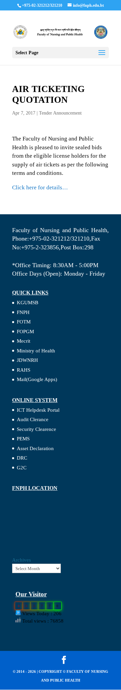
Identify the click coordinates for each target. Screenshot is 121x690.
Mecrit (23, 341)
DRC (22, 458)
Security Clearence (36, 429)
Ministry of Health (36, 350)
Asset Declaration (35, 448)
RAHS (23, 370)
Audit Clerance (32, 419)
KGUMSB (27, 302)
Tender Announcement (60, 113)
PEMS (23, 438)
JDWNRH (27, 360)
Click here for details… (40, 187)
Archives (21, 560)
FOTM (24, 321)
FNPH (23, 312)
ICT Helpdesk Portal (38, 410)
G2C (22, 467)
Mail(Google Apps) (37, 379)
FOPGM (25, 331)
